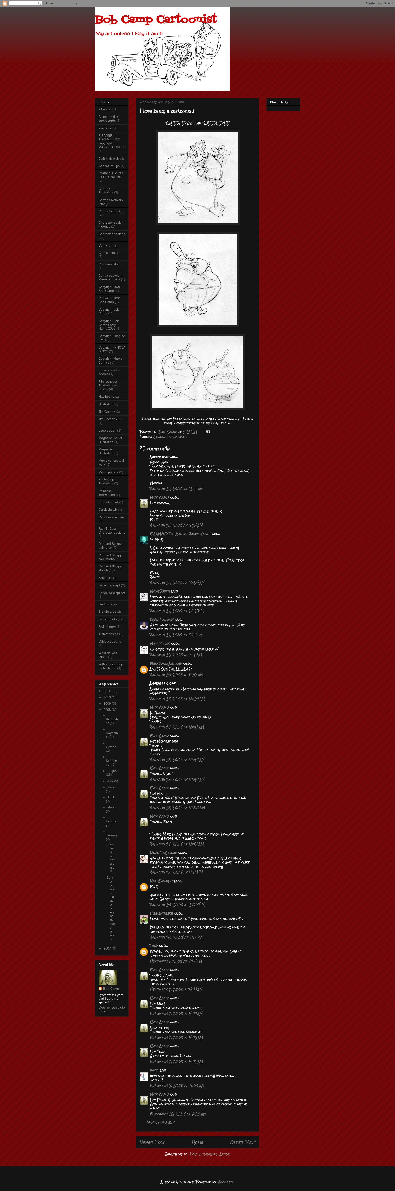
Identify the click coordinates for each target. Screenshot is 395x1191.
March (112, 807)
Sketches (105, 604)
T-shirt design (108, 634)
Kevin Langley (162, 619)
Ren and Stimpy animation (110, 545)
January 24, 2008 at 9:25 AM (176, 525)
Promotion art (108, 502)
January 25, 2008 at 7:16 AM (176, 654)
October (111, 747)
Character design (111, 211)
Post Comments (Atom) (210, 1154)
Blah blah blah (109, 158)
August (112, 771)
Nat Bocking (161, 880)
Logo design (107, 430)
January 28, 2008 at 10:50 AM (177, 807)
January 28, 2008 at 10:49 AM (177, 759)
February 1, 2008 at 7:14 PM (176, 961)
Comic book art (109, 253)
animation (106, 128)
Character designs (170, 436)
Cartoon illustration (106, 190)
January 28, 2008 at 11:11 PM (176, 872)
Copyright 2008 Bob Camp (110, 288)
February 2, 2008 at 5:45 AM (176, 1037)
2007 (108, 948)
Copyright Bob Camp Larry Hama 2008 (109, 324)
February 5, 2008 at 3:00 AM (177, 1085)
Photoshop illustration (106, 481)
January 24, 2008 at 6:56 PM (177, 610)
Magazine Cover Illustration (110, 440)
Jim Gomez (107, 411)
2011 (107, 691)
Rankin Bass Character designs (112, 530)
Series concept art (112, 593)
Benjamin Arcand (166, 663)
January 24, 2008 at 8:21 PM (176, 634)
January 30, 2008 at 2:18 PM (176, 937)
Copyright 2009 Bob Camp (110, 300)
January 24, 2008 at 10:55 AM (177, 582)
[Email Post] (207, 431)
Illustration (106, 404)
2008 (108, 709)
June (111, 787)
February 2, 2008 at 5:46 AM (176, 1061)
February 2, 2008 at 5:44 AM (176, 989)
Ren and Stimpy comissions (110, 557)
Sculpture (105, 577)
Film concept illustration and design (109, 385)
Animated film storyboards (108, 118)
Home (197, 1142)
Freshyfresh (161, 913)
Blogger (225, 1182)
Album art (105, 109)
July (110, 781)
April (110, 797)
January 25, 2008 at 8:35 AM (176, 674)
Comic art (105, 245)
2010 (108, 697)
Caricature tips (109, 166)
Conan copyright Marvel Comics (110, 277)
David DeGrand (163, 852)
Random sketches (112, 517)
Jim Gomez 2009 (111, 419)
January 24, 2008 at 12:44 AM (176, 488)
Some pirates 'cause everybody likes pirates (111, 908)
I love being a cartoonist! (111, 857)
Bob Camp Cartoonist (156, 20)
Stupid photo (108, 619)
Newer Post (152, 1142)
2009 (108, 703)
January (111, 835)
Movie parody (108, 472)
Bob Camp (159, 497)
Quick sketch (108, 509)
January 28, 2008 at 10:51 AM (177, 844)
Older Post (242, 1142)
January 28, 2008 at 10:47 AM (177, 726)
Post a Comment (160, 1122)
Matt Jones (160, 643)
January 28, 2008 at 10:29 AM (177, 698)
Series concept (109, 585)
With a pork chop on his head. (111, 666)
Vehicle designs (110, 641)
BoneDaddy (160, 591)
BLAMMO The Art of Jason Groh (180, 533)
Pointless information (107, 492)
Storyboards (107, 611)
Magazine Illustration (106, 451)
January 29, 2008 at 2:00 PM (177, 904)
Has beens (106, 396)
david (154, 1070)
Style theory (107, 626)
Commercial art (110, 264)
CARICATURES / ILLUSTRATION (111, 175)
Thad (154, 945)
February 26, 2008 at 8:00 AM (178, 1113)
